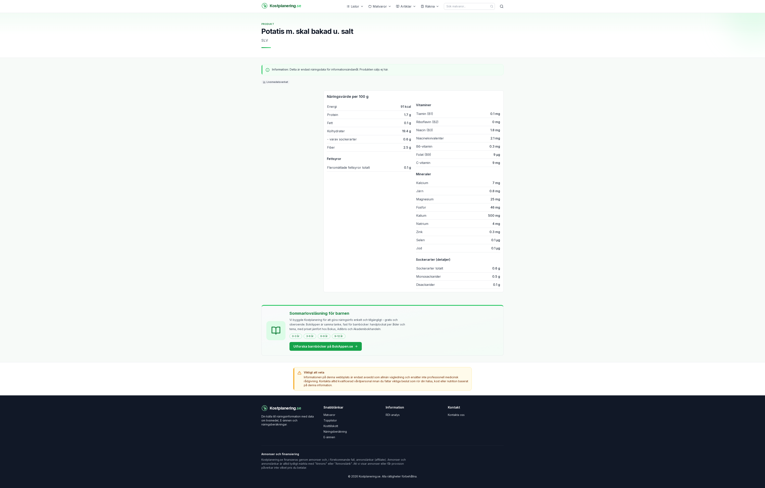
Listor (355, 6)
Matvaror (380, 6)
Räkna (430, 6)
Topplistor (330, 420)
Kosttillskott (331, 426)
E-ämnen (329, 437)
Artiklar (406, 6)
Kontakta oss (456, 414)
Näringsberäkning (335, 431)
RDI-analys (393, 414)
